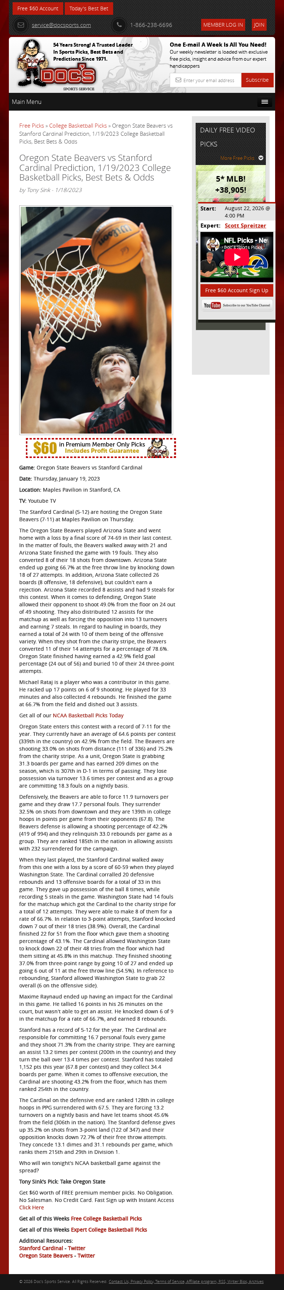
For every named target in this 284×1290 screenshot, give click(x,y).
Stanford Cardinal (41, 1248)
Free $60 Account (37, 8)
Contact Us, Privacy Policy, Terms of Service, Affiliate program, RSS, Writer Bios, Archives (186, 1281)
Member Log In (223, 24)
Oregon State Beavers (46, 1255)
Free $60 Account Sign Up (236, 290)
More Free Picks (237, 158)
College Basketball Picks (78, 125)
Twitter (76, 1248)
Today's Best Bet (89, 8)
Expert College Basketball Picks (109, 1229)
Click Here (31, 1207)
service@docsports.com (61, 24)
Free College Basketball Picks (106, 1218)
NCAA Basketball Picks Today (88, 715)
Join (259, 24)
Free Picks (31, 125)
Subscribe (257, 79)
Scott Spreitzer (245, 225)
